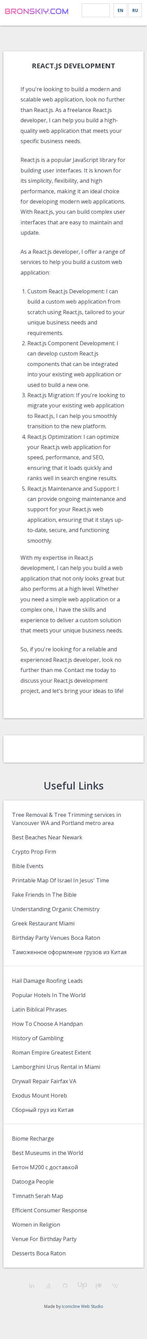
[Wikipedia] (115, 1286)
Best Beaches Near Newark (47, 837)
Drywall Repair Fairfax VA (44, 1081)
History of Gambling (38, 1038)
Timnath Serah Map (37, 1196)
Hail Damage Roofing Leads (47, 981)
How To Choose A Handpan (47, 1024)
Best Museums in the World (47, 1153)
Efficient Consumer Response (49, 1210)
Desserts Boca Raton (39, 1253)
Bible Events (27, 866)
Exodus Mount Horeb (39, 1095)
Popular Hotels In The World (48, 995)
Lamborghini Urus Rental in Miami (56, 1067)
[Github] (65, 1286)
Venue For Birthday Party (44, 1239)
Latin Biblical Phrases (39, 1009)
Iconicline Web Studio (82, 1306)
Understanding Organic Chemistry (55, 909)
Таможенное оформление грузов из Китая (69, 952)
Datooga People (33, 1181)
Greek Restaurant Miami (43, 923)
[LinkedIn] (32, 1286)
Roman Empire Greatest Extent (51, 1052)
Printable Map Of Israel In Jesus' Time (60, 880)
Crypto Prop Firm (34, 851)
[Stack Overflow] (48, 1286)
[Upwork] (82, 1286)
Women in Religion (36, 1224)
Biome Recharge (33, 1138)
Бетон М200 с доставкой (45, 1167)
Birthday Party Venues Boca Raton (56, 938)
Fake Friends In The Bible (44, 894)
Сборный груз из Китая (43, 1110)
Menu (96, 10)
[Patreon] (99, 1286)
